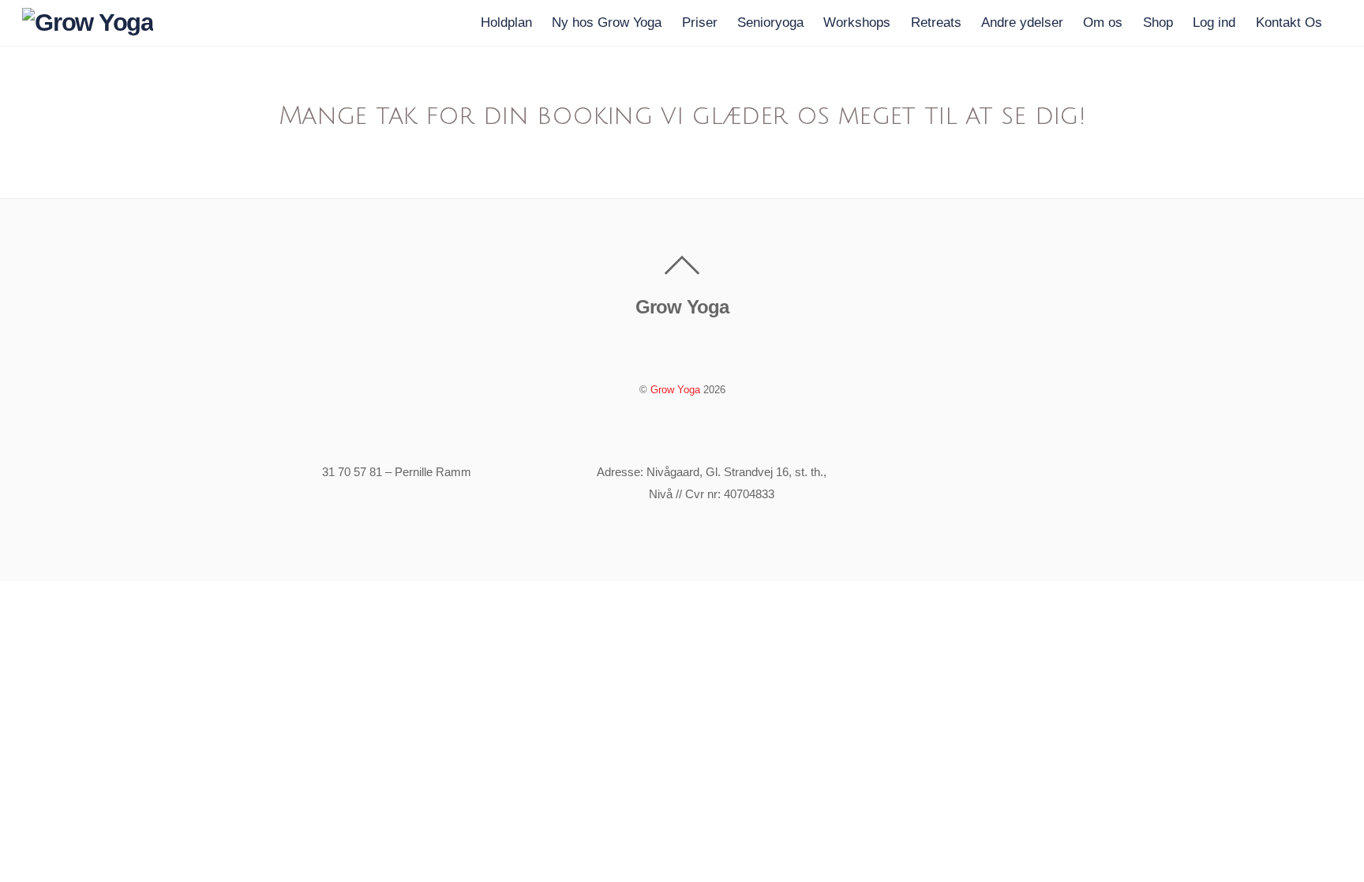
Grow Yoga (675, 390)
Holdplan (506, 22)
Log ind (1214, 22)
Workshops (856, 22)
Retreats (936, 22)
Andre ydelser (1022, 22)
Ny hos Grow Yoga (606, 22)
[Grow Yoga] (87, 22)
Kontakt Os (1289, 22)
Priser (700, 22)
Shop (1158, 22)
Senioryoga (770, 22)
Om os (1102, 22)
